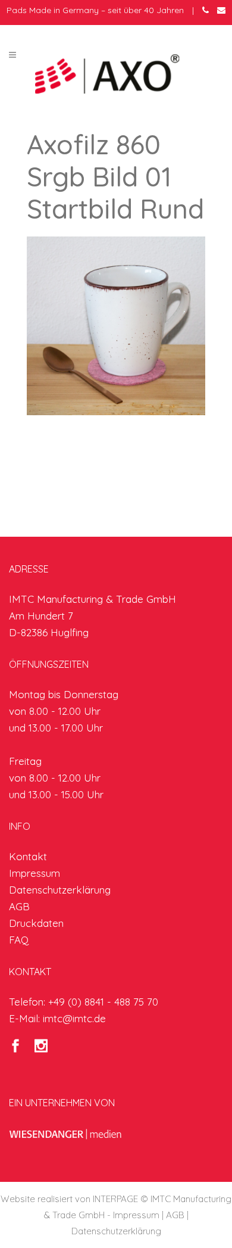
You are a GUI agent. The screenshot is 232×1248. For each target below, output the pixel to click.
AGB (19, 906)
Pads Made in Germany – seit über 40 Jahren (95, 10)
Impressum (34, 873)
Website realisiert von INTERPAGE (69, 1199)
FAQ (19, 939)
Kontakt (28, 856)
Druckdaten (36, 923)
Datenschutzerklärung (60, 889)
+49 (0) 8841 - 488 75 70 (103, 1001)
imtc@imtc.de (74, 1018)
